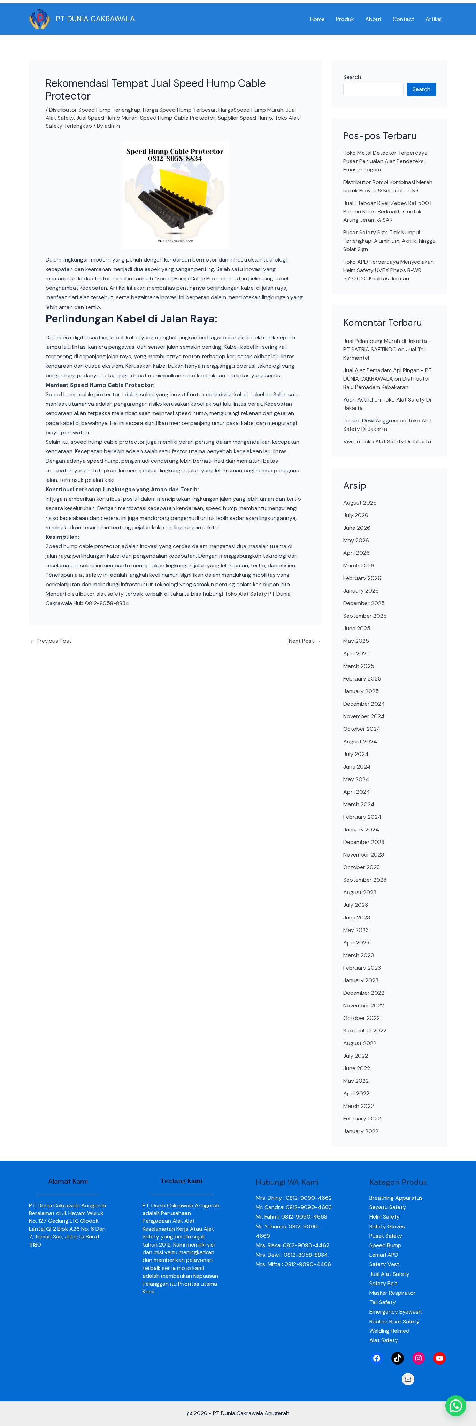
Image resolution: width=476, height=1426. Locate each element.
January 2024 (361, 829)
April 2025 (356, 653)
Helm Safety (384, 1216)
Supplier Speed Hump (245, 118)
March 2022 (358, 1106)
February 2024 (362, 817)
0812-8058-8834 (107, 603)
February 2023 (362, 967)
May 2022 (356, 1081)
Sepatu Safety (387, 1207)
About (373, 19)
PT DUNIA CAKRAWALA (95, 19)
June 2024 (357, 766)
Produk (345, 19)
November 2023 (363, 854)
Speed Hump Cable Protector (177, 118)
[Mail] (408, 1379)
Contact (403, 19)
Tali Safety (382, 1302)
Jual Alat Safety (389, 1274)
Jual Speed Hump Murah (107, 118)
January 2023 (360, 980)
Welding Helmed (389, 1331)
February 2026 (362, 578)
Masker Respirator (392, 1292)
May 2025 (356, 641)
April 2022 (356, 1093)
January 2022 (360, 1131)
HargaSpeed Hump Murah (250, 109)
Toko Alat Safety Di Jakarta (396, 441)
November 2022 (363, 1005)
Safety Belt (383, 1283)
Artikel (433, 19)
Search (352, 77)
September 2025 (365, 615)
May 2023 (356, 930)
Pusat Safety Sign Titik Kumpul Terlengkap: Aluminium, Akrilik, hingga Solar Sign (389, 241)
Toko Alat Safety (245, 593)
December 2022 (363, 993)
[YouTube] (439, 1358)
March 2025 (358, 666)
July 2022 (355, 1055)
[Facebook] (376, 1358)
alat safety (88, 575)
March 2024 (359, 804)
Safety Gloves (387, 1226)
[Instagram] (418, 1358)
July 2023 (355, 905)
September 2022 (364, 1030)
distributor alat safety (95, 593)
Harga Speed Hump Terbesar (179, 109)
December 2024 (364, 703)
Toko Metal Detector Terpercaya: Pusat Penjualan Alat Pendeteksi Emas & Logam (386, 161)
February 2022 (362, 1118)
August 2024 (360, 741)
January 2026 (361, 590)
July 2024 (356, 754)
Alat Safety (383, 1340)
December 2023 (363, 842)
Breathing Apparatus (396, 1197)
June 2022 (356, 1068)
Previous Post (50, 641)
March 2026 (358, 565)
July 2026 (355, 515)
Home (317, 19)
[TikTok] (397, 1358)
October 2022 (361, 1018)
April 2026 (356, 553)
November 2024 (364, 716)
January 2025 (361, 691)
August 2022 (359, 1043)
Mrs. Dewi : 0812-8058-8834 (292, 1254)
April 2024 (356, 791)
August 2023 (359, 892)
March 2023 (358, 955)
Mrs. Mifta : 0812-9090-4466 (293, 1264)
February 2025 (362, 678)
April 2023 (356, 942)
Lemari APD (383, 1254)
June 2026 (356, 527)
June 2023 (356, 917)
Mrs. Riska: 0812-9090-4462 (292, 1245)
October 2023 (361, 867)
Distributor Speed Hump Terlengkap (94, 109)
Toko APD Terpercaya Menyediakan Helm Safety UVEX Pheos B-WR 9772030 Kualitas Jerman (388, 270)
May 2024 (356, 779)
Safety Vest (384, 1264)
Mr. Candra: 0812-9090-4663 (294, 1207)
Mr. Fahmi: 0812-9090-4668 (291, 1216)
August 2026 (360, 502)
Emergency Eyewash (395, 1311)
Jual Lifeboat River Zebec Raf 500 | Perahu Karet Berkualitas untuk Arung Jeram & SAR (387, 211)
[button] (455, 1405)
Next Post (305, 641)
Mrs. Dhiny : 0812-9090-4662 (294, 1197)
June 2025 (356, 628)
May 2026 (356, 540)
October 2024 (362, 729)
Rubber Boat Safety (394, 1321)
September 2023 (364, 879)
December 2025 (364, 603)
